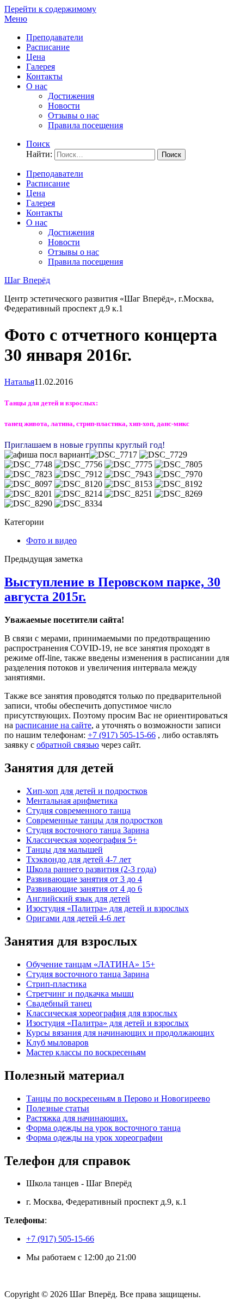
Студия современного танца (78, 810)
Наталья (19, 381)
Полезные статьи (57, 1108)
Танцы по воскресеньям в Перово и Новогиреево (118, 1098)
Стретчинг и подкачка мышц (80, 993)
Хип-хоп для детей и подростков (86, 791)
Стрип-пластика (56, 983)
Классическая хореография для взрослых (101, 1013)
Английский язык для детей (78, 898)
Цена (35, 56)
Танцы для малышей (64, 849)
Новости (64, 105)
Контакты (44, 76)
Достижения (71, 96)
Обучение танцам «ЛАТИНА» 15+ (90, 964)
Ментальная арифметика (72, 800)
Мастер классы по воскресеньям (86, 1052)
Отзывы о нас (73, 115)
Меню (15, 18)
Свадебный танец (59, 1003)
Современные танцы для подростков (94, 820)
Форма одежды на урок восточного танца (103, 1127)
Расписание (48, 47)
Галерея (40, 66)
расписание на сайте (53, 725)
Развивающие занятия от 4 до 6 (84, 888)
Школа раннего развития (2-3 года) (91, 869)
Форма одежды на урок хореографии (94, 1137)
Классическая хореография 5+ (81, 839)
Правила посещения (85, 125)
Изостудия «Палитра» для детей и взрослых (107, 908)
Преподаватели (54, 37)
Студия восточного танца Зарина (87, 830)
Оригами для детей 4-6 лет (75, 918)
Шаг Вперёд (27, 280)
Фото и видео (51, 540)
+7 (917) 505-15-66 (122, 735)
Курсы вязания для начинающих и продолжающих (120, 1032)
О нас (36, 86)
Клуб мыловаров (57, 1042)
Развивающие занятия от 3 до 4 (84, 879)
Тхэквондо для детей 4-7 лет (78, 859)
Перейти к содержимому (50, 9)
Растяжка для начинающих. (77, 1118)
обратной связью (67, 744)
